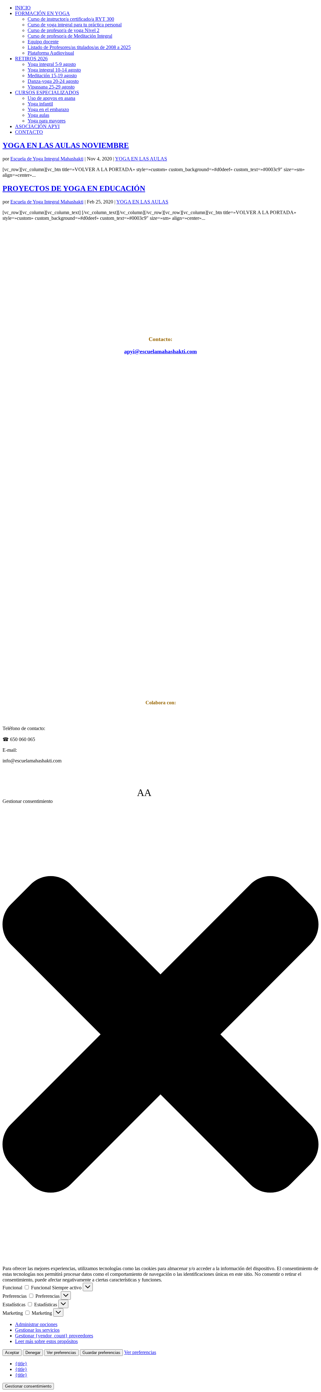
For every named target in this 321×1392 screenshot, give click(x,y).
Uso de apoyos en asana (51, 98)
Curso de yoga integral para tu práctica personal (75, 24)
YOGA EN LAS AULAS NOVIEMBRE (66, 145)
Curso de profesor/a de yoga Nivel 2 (63, 30)
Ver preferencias (61, 1352)
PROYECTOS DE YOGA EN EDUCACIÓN (74, 188)
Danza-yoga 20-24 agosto (53, 81)
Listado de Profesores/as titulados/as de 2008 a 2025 (79, 47)
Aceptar (12, 1352)
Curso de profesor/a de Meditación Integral (70, 36)
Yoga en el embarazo (48, 109)
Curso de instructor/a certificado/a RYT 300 (71, 19)
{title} (21, 1363)
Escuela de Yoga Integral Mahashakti (46, 158)
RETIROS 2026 (31, 58)
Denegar (32, 1352)
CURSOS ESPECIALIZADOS (47, 92)
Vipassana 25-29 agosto (51, 86)
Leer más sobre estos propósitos (46, 1341)
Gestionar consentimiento (28, 1386)
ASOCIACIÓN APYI (37, 126)
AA (144, 792)
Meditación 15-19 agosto (52, 75)
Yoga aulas (38, 115)
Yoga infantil (40, 103)
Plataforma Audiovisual (51, 53)
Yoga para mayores (47, 120)
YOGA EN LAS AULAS (141, 158)
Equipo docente (43, 41)
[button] (160, 1035)
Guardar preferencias (101, 1352)
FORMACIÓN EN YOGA (42, 13)
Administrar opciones (36, 1324)
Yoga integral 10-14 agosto (54, 70)
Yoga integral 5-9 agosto (52, 64)
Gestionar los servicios (37, 1330)
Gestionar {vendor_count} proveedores (54, 1335)
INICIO (23, 7)
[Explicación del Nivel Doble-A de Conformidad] (170, 792)
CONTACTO (29, 132)
